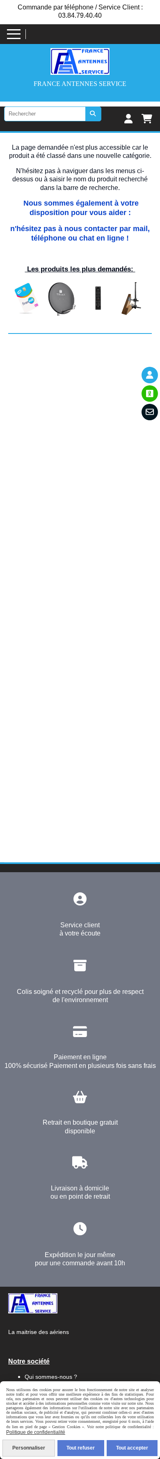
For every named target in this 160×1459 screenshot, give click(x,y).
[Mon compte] (150, 375)
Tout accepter (132, 1448)
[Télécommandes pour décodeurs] (98, 297)
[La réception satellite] (62, 297)
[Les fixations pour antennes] (134, 297)
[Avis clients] (150, 393)
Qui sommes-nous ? (51, 1376)
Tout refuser (80, 1448)
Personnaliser (28, 1448)
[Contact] (150, 412)
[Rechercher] (93, 114)
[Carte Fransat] (26, 297)
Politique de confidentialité (35, 1432)
